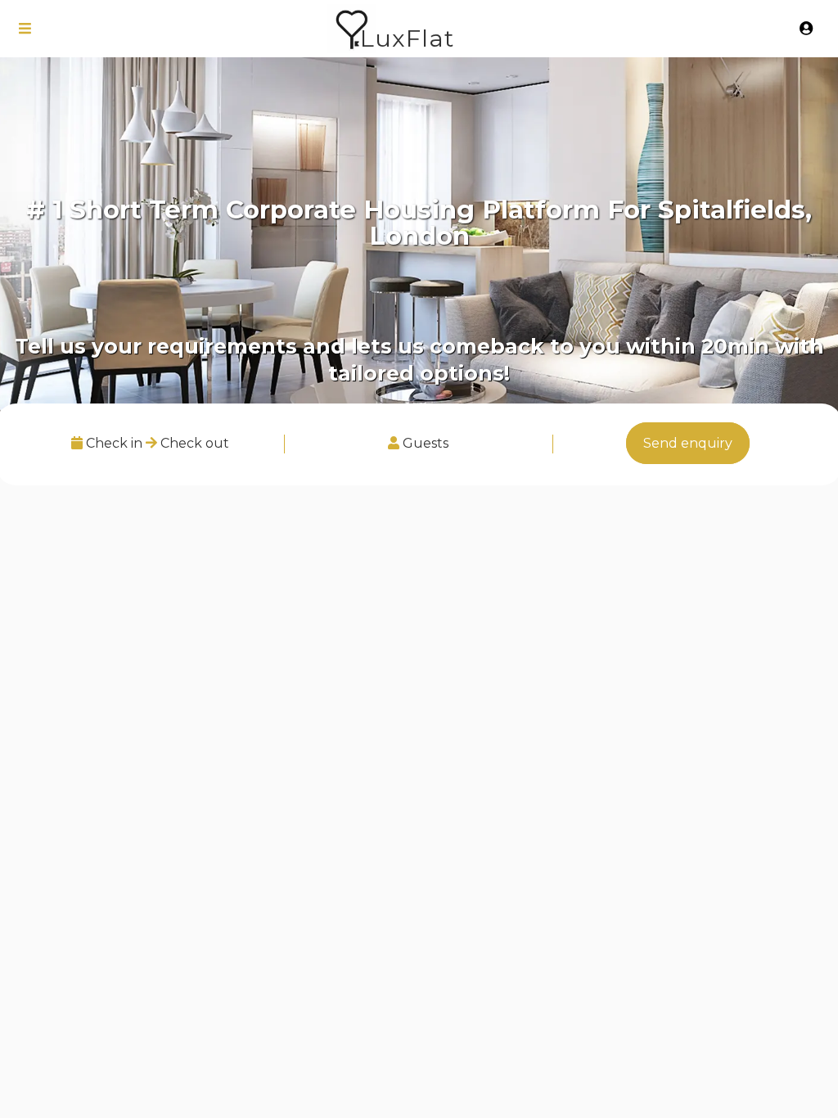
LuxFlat (407, 38)
